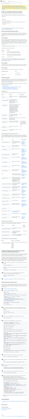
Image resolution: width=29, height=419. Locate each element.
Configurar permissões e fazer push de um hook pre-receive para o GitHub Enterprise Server (13, 251)
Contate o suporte (4, 409)
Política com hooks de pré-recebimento (17, 2)
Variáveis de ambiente (6, 77)
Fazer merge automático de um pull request (24, 175)
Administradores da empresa (5, 2)
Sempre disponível (5, 85)
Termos (8, 416)
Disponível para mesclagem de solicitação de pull (10, 87)
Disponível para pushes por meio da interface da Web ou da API (12, 86)
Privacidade (11, 416)
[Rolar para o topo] (27, 417)
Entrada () (5, 37)
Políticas (11, 2)
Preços (16, 416)
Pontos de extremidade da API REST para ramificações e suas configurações (24, 150)
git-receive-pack (22, 58)
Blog (24, 416)
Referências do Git (4, 60)
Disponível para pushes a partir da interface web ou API (9, 133)
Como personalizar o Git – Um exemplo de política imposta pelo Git (13, 401)
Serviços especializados (20, 416)
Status (14, 416)
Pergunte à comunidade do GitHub (6, 408)
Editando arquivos (24, 145)
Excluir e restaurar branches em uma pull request (24, 184)
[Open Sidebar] (1, 3)
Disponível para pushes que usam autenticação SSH (9, 238)
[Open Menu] (27, 1)
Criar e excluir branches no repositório (23, 154)
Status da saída (4, 67)
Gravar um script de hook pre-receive (10, 31)
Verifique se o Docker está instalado (8, 288)
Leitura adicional (5, 399)
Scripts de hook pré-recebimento (6, 3)
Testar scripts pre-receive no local (9, 282)
